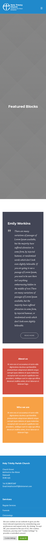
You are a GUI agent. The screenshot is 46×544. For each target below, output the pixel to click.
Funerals (6, 510)
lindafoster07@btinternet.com (19, 486)
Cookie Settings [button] (10, 538)
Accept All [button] (23, 538)
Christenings (8, 515)
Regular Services (9, 505)
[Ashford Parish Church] (13, 7)
